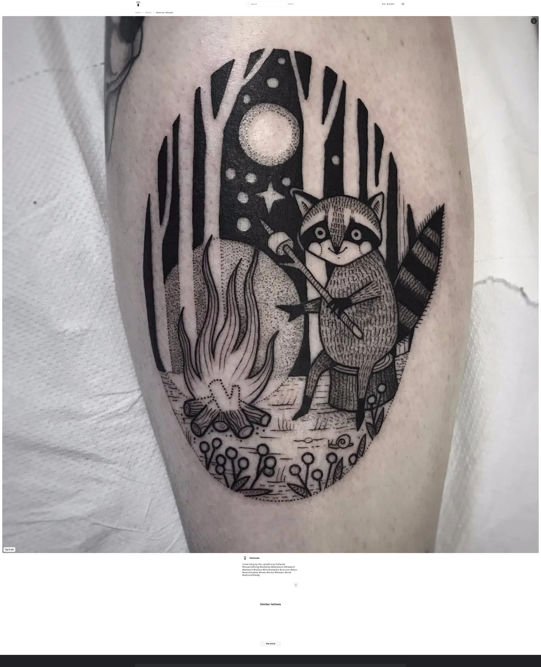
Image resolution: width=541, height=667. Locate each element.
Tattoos (290, 4)
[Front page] (138, 4)
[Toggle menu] (403, 4)
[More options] (534, 21)
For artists (388, 3)
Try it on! (9, 549)
